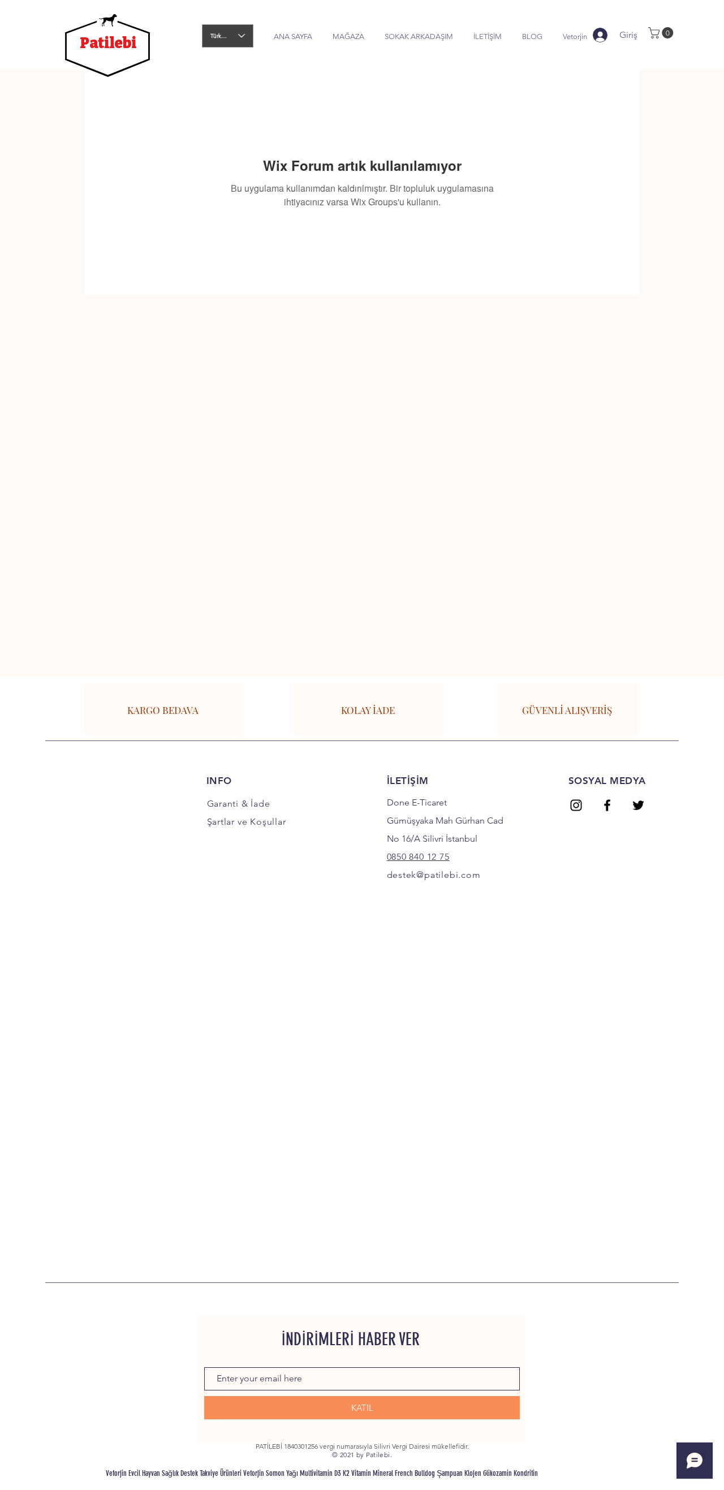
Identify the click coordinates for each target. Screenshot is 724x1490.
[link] (662, 32)
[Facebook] (607, 805)
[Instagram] (576, 805)
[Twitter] (638, 805)
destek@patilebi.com (434, 874)
